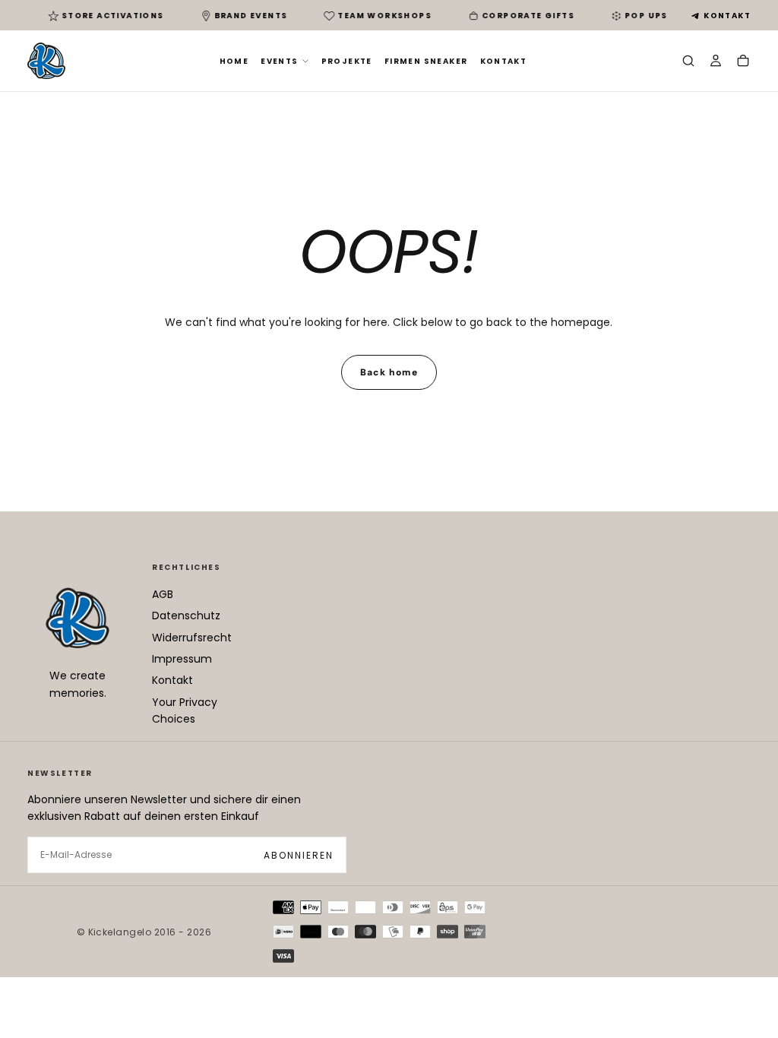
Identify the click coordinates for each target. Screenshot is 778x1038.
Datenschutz (186, 615)
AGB (162, 594)
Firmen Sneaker (426, 61)
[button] (688, 62)
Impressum (182, 658)
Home (234, 61)
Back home (389, 372)
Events (279, 61)
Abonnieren (299, 855)
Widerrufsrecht (192, 637)
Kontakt (727, 15)
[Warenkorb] (743, 62)
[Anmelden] (715, 62)
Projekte (346, 61)
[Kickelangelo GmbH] (77, 618)
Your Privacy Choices (184, 710)
